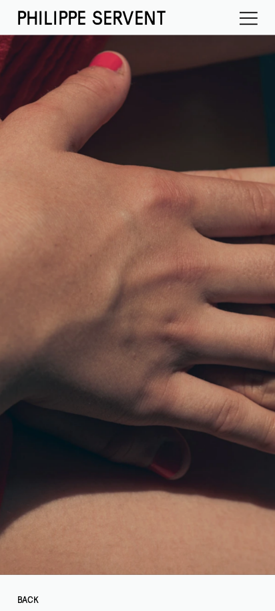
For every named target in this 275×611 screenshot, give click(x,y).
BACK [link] (28, 599)
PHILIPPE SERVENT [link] (90, 18)
